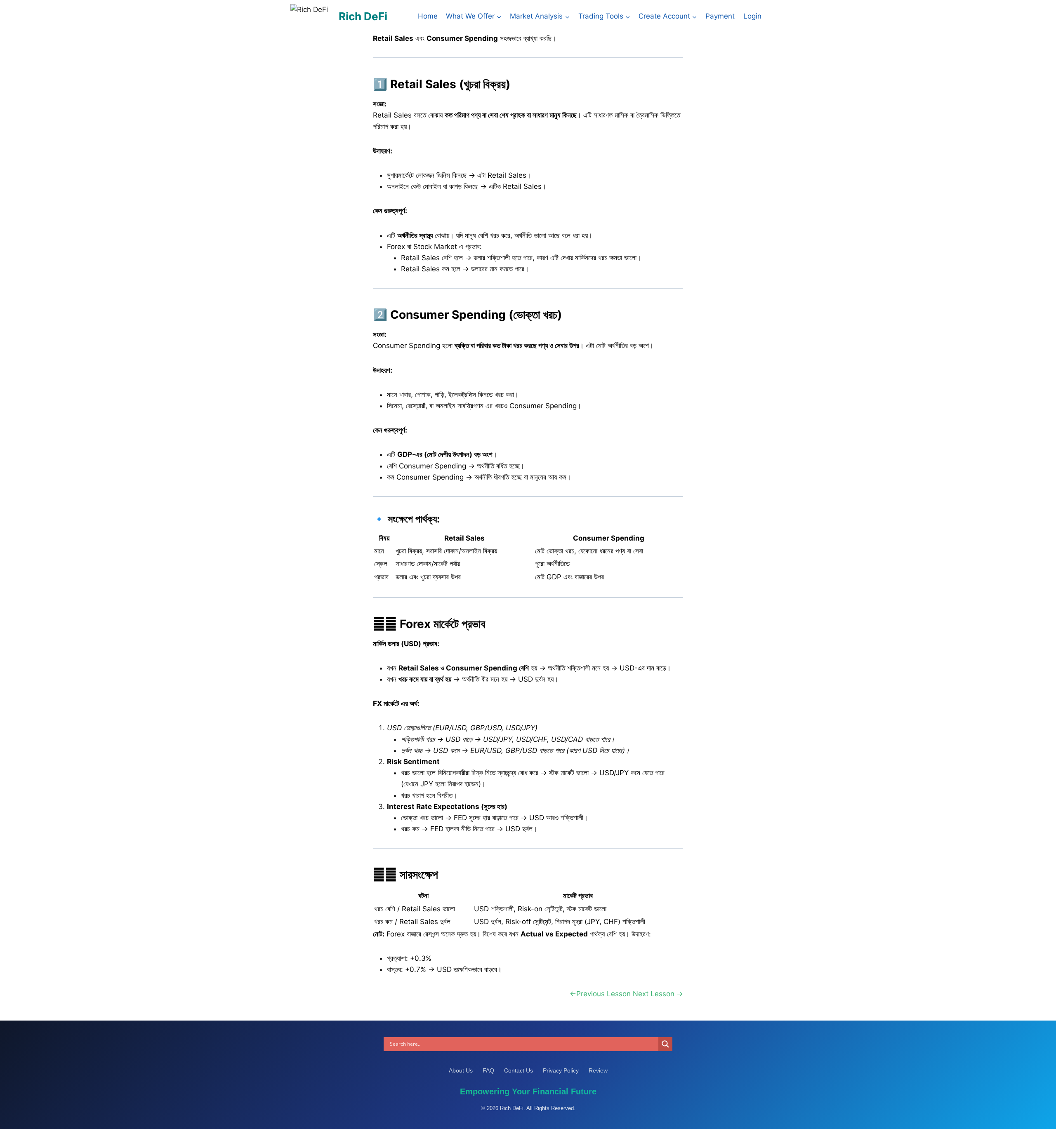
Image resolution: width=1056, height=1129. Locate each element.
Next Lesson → (658, 994)
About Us (461, 1070)
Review (598, 1070)
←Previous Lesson (600, 994)
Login (752, 16)
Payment (720, 16)
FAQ (489, 1070)
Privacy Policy (561, 1070)
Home (428, 16)
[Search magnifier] (665, 1044)
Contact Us (519, 1070)
